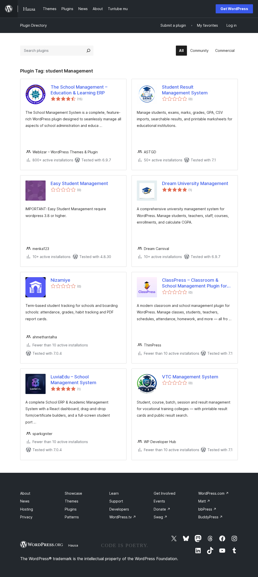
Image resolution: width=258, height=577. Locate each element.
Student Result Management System (185, 89)
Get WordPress (234, 9)
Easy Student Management (79, 183)
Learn (114, 493)
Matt (204, 501)
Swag (160, 517)
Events (159, 501)
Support (116, 501)
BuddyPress (210, 517)
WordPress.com (213, 493)
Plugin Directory (33, 25)
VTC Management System (190, 376)
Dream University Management (195, 183)
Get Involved (164, 493)
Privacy (26, 517)
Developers (119, 509)
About (25, 493)
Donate (162, 509)
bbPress (207, 509)
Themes (71, 501)
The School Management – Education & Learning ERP (79, 89)
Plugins (71, 509)
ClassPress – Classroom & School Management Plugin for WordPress (194, 283)
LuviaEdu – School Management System (73, 379)
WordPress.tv (122, 517)
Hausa (73, 545)
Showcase (73, 493)
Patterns (72, 517)
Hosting (26, 509)
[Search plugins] (88, 51)
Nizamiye (60, 280)
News (24, 501)
